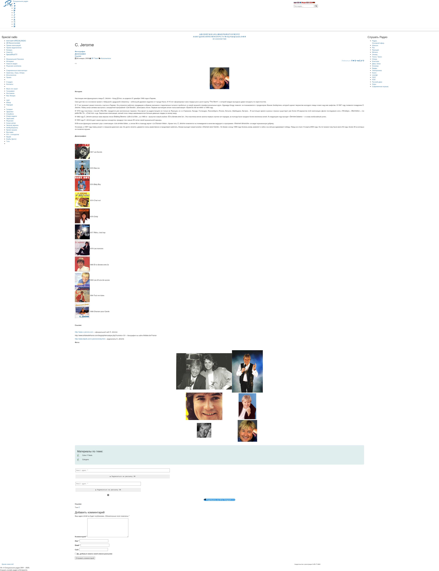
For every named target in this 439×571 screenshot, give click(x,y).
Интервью (10, 61)
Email (77, 545)
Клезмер (375, 66)
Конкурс (9, 50)
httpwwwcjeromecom (84, 332)
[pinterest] (14, 24)
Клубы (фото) (11, 139)
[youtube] (14, 19)
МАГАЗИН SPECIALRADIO (16, 41)
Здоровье (9, 111)
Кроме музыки (11, 130)
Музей (8, 136)
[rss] (14, 26)
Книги (374, 73)
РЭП (373, 79)
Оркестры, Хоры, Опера (15, 73)
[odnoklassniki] (14, 12)
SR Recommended (13, 43)
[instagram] (14, 22)
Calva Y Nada (87, 455)
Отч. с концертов (12, 134)
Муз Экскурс (10, 95)
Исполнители (11, 75)
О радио (9, 82)
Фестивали (10, 93)
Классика (375, 61)
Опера (374, 59)
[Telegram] (14, 6)
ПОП (374, 77)
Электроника (377, 70)
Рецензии (9, 120)
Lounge (375, 75)
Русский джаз (377, 82)
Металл (375, 52)
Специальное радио (20, 1)
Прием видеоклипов (13, 47)
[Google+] (356, 60)
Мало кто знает (12, 88)
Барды (374, 68)
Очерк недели (11, 116)
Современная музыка (380, 86)
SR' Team (94, 58)
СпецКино (10, 114)
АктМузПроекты (12, 127)
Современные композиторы (16, 70)
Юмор (8, 102)
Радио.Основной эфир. (378, 42)
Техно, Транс (377, 57)
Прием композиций (13, 45)
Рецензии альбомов (13, 66)
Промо (8, 77)
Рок (373, 47)
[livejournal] (14, 15)
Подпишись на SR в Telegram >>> (220, 500)
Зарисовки (10, 118)
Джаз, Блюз (376, 63)
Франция (375, 50)
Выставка (9, 132)
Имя (77, 541)
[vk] (14, 8)
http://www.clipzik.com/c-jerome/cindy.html (90, 339)
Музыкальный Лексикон (15, 59)
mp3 (7, 100)
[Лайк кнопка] (76, 63)
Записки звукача (12, 125)
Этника (374, 54)
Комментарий (81, 536)
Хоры (374, 84)
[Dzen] (14, 10)
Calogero (85, 459)
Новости (9, 52)
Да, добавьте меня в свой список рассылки (94, 553)
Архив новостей (7, 564)
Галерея (9, 109)
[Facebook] (351, 60)
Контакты (9, 84)
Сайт (77, 549)
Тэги (8, 141)
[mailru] (14, 17)
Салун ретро (11, 123)
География (10, 91)
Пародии (9, 104)
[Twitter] (14, 3)
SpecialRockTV (11, 54)
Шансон (375, 45)
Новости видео (11, 63)
